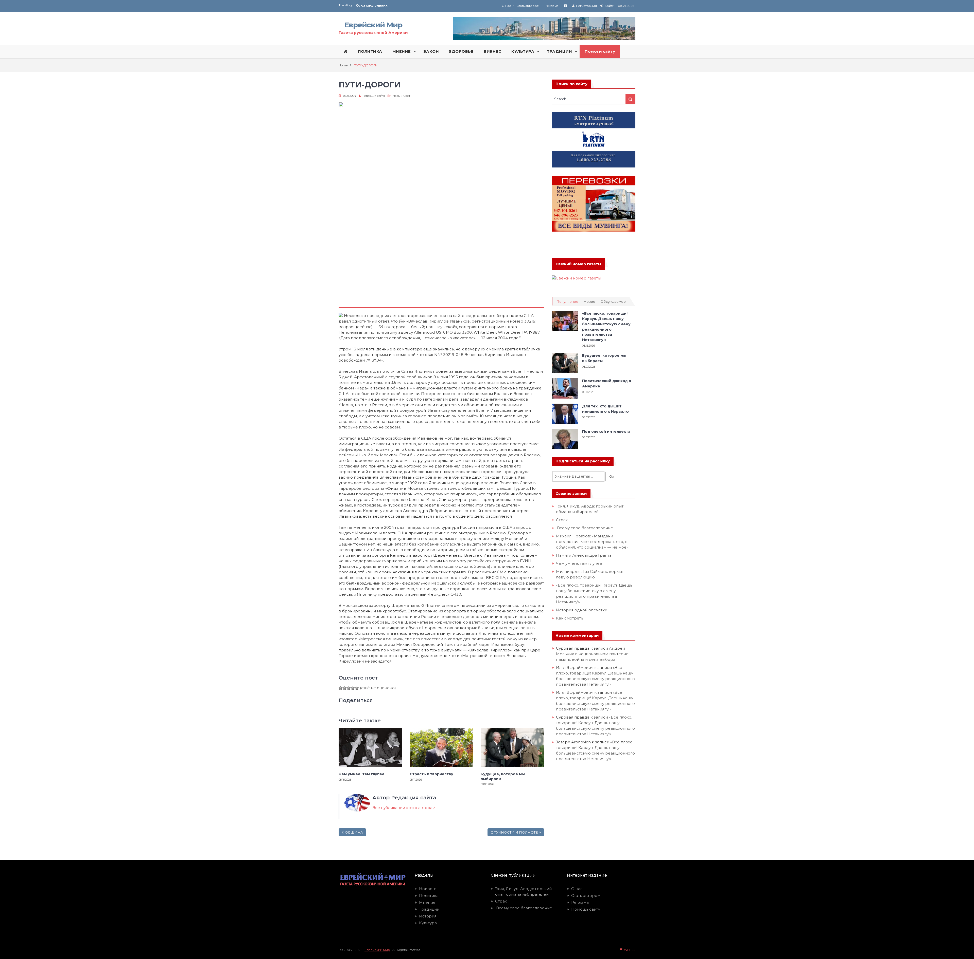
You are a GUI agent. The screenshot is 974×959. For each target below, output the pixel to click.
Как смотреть (570, 618)
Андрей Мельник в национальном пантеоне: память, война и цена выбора (593, 654)
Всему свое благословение (584, 527)
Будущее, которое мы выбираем (503, 776)
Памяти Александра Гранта (584, 555)
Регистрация (586, 6)
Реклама (552, 6)
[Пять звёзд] (357, 688)
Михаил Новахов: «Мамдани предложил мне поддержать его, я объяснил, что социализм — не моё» (592, 542)
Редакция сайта (373, 96)
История (428, 916)
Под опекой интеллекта (606, 431)
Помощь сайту (585, 909)
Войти (609, 6)
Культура (428, 922)
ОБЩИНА (354, 832)
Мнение (427, 902)
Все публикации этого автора (402, 807)
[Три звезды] (349, 688)
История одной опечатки (581, 610)
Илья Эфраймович (574, 667)
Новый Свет (401, 96)
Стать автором (527, 6)
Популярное (567, 301)
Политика (429, 895)
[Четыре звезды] (353, 688)
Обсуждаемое (613, 301)
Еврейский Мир (373, 25)
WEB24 (628, 950)
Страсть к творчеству (431, 774)
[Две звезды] (345, 688)
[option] (421, 5)
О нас (506, 6)
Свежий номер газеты (578, 264)
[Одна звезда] (341, 688)
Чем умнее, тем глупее (362, 774)
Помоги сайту (600, 51)
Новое (589, 301)
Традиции (429, 909)
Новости (428, 888)
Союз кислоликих (371, 5)
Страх (562, 519)
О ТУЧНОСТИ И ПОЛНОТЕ (514, 832)
